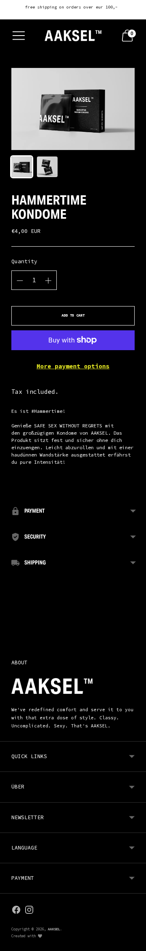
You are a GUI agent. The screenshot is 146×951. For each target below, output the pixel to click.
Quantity (24, 261)
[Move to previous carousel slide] (11, 636)
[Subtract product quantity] (48, 280)
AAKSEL (54, 929)
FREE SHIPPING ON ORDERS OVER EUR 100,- (71, 7)
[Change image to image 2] (47, 166)
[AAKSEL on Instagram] (29, 911)
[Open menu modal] (18, 35)
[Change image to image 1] (21, 166)
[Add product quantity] (20, 280)
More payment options (73, 366)
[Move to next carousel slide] (134, 636)
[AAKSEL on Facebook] (16, 911)
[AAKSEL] (73, 35)
